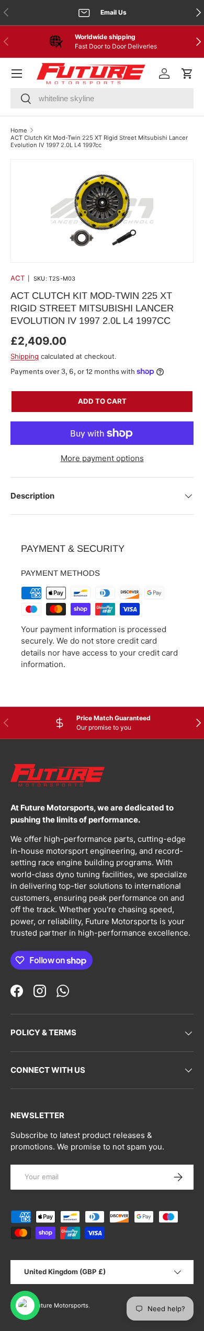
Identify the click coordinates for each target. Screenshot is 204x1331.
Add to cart (102, 401)
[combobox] (102, 98)
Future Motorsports (60, 1305)
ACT (17, 278)
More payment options (102, 458)
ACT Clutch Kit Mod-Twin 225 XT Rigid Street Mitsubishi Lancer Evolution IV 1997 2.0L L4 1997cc (99, 141)
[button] (187, 73)
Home (18, 130)
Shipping (24, 356)
